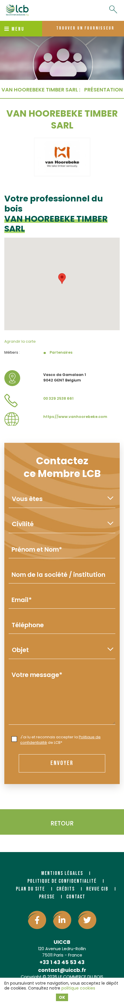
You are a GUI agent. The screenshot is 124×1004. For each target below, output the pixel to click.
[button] (62, 278)
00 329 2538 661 (58, 398)
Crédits (66, 889)
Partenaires (61, 352)
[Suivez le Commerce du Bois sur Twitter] (87, 920)
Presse (47, 897)
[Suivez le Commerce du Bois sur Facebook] (37, 920)
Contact (75, 897)
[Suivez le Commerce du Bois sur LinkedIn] (62, 920)
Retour (62, 823)
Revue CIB (97, 889)
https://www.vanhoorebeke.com (75, 416)
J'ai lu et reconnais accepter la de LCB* (60, 740)
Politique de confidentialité (62, 881)
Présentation (103, 89)
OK (62, 997)
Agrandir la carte (20, 341)
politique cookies (78, 988)
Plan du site (30, 889)
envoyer (62, 763)
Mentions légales (62, 873)
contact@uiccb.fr (62, 970)
